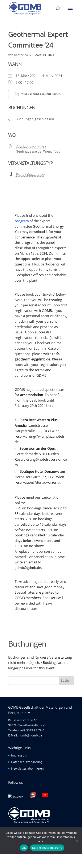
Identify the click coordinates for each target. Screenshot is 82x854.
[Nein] (77, 841)
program (22, 221)
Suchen (66, 680)
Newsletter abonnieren (27, 768)
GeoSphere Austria (31, 146)
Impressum (19, 755)
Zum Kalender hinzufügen (40, 94)
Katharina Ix (22, 55)
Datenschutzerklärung (26, 762)
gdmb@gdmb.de (30, 735)
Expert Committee (30, 174)
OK (24, 847)
